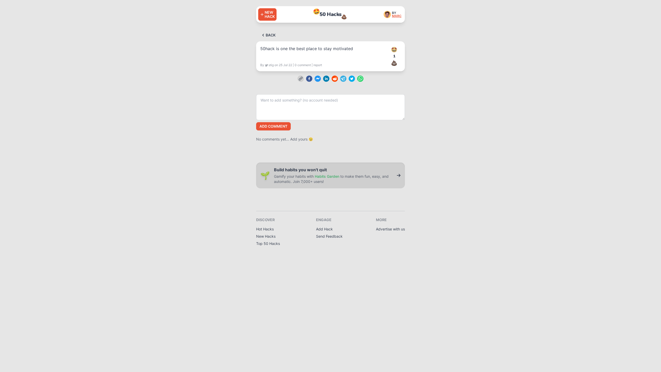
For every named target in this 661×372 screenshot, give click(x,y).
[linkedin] (326, 78)
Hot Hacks (265, 229)
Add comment (273, 126)
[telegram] (343, 78)
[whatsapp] (360, 78)
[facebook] (309, 78)
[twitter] (352, 78)
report (317, 65)
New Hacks (266, 236)
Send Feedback (329, 236)
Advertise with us (390, 229)
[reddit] (335, 78)
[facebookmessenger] (317, 78)
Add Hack (324, 229)
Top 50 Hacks (268, 243)
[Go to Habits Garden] (399, 175)
